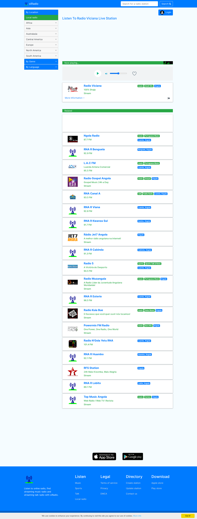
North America (33, 50)
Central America (34, 39)
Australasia (31, 33)
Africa (29, 22)
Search (165, 3)
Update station (133, 488)
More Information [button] (74, 97)
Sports (78, 488)
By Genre (30, 61)
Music (78, 483)
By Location (32, 12)
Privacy (104, 488)
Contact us (131, 493)
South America (33, 55)
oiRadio (33, 3)
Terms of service (109, 483)
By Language (32, 67)
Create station (133, 483)
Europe (29, 44)
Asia (28, 28)
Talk (77, 493)
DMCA (104, 493)
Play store (156, 488)
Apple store (157, 483)
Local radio (31, 17)
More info (137, 516)
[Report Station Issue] (169, 98)
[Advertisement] (40, 113)
